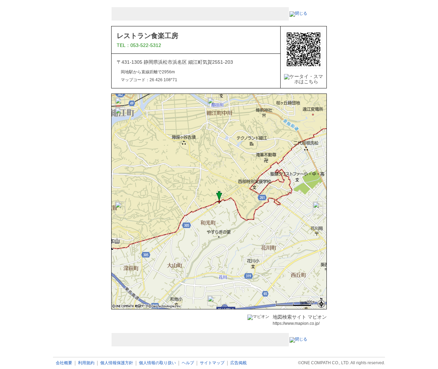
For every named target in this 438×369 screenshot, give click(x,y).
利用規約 (86, 363)
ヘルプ (188, 363)
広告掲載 (238, 363)
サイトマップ (212, 363)
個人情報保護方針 (116, 363)
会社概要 (64, 363)
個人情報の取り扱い (157, 363)
